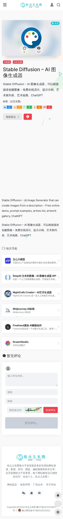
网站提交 (12, 484)
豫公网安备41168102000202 (35, 510)
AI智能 (7, 62)
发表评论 (50, 409)
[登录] (52, 5)
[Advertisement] (31, 157)
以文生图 (18, 62)
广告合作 (38, 484)
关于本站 (51, 484)
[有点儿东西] (31, 5)
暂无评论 (14, 356)
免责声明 (25, 484)
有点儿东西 (30, 507)
